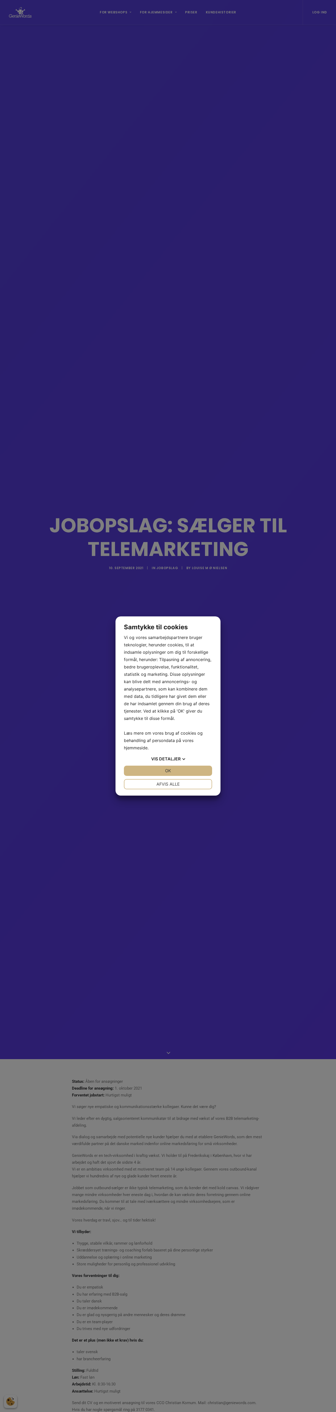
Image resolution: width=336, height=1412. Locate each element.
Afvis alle (168, 784)
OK (168, 770)
